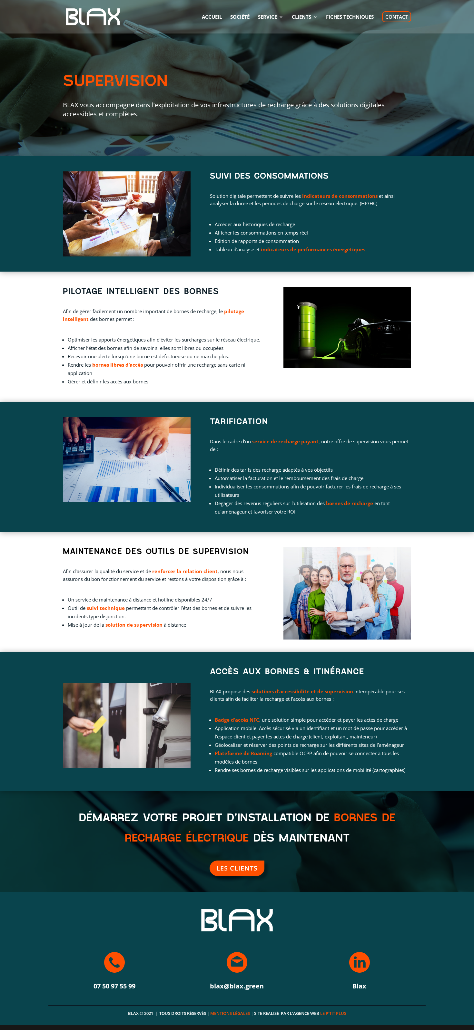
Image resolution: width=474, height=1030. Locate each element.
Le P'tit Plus (333, 1013)
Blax (359, 986)
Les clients (237, 868)
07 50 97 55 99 (114, 986)
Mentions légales (230, 1013)
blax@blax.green (237, 986)
